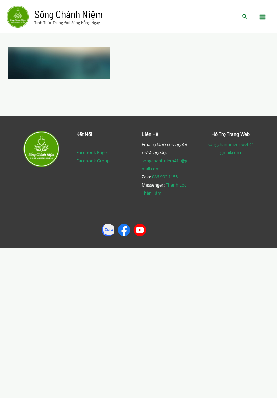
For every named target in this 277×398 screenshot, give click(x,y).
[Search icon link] (245, 16)
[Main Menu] (263, 17)
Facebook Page (91, 152)
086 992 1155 (165, 177)
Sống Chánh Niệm (68, 14)
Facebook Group (93, 161)
